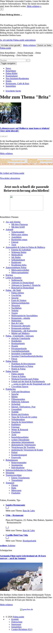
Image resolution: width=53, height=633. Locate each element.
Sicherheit (15, 404)
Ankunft (9, 229)
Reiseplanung (12, 460)
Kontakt (15, 619)
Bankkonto (16, 262)
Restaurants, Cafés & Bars (17, 83)
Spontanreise (17, 465)
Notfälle (15, 412)
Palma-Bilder (11, 73)
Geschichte (16, 295)
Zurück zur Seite (44, 45)
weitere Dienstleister (20, 440)
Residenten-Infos (18, 265)
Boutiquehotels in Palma (22, 366)
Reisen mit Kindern (20, 414)
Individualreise (17, 467)
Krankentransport (19, 455)
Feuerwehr (16, 457)
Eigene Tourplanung (20, 478)
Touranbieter (17, 480)
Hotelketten (16, 341)
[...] (7, 507)
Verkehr (14, 310)
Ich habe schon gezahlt (10, 45)
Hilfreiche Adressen (20, 402)
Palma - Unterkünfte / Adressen (20, 336)
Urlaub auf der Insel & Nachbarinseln (28, 381)
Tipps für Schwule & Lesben (24, 417)
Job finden (16, 257)
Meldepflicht (17, 255)
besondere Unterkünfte (21, 353)
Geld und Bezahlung (20, 391)
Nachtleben (16, 308)
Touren (14, 313)
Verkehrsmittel (17, 232)
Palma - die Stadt (13, 290)
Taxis (13, 244)
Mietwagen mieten (19, 234)
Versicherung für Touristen (23, 447)
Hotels (8, 81)
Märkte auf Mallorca (20, 333)
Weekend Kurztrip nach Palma (25, 379)
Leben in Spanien (13, 277)
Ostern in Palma (18, 376)
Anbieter (7, 545)
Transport (10, 483)
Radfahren (16, 424)
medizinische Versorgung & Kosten (27, 450)
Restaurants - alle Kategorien (24, 331)
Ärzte (13, 434)
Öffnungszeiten (18, 399)
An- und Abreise (13, 222)
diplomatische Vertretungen (23, 445)
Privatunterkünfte (19, 348)
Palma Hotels (12, 361)
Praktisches (11, 389)
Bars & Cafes (17, 323)
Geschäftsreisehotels (20, 351)
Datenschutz (16, 622)
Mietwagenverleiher (20, 270)
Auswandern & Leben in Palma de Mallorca (25, 247)
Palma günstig (17, 374)
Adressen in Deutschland (22, 282)
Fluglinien (15, 432)
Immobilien (11, 86)
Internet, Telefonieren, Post (23, 407)
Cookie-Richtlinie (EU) (21, 629)
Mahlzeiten (16, 320)
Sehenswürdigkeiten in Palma (19, 470)
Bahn (13, 488)
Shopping (15, 305)
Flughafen (15, 493)
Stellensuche (16, 280)
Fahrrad (14, 242)
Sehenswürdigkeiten (20, 303)
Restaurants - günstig (20, 318)
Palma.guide (5, 48)
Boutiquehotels (18, 343)
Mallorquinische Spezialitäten (24, 315)
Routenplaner (12, 76)
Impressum (16, 624)
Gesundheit (16, 409)
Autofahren (16, 237)
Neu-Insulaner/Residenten (17, 78)
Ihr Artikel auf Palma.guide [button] (12, 173)
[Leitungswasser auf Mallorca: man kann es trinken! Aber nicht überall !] (10, 123)
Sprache (15, 298)
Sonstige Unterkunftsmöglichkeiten (27, 356)
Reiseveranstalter (18, 462)
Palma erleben (17, 293)
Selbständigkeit (18, 260)
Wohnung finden (18, 252)
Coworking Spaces (19, 386)
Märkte (14, 396)
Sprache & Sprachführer (22, 422)
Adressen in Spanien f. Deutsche (25, 285)
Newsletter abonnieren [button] (10, 178)
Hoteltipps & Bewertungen (23, 364)
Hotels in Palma (18, 369)
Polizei (14, 452)
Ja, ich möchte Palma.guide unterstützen (18, 40)
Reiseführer (11, 71)
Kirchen (9, 275)
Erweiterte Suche (13, 91)
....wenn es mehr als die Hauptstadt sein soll (30, 384)
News (8, 68)
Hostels (14, 346)
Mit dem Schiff (18, 227)
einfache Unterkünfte (20, 338)
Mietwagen (16, 490)
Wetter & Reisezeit (19, 429)
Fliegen (14, 485)
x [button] (40, 6)
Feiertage (15, 427)
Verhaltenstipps (18, 419)
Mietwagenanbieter (19, 272)
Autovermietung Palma (16, 267)
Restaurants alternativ (20, 326)
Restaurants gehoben (20, 328)
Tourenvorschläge (14, 475)
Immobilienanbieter (20, 437)
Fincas (14, 358)
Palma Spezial (12, 371)
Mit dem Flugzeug (19, 224)
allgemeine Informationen (22, 442)
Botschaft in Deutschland (22, 288)
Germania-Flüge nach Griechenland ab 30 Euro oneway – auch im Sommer (23, 557)
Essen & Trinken (18, 300)
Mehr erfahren (33, 6)
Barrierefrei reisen (19, 239)
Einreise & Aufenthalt (21, 250)
